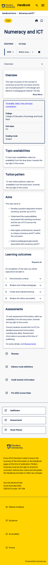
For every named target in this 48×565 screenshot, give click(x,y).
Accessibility (14, 534)
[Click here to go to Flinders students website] (8, 6)
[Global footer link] (14, 447)
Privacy (12, 548)
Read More (38, 94)
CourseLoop (41, 561)
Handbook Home (9, 13)
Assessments (30, 344)
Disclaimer (13, 521)
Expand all (36, 262)
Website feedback (16, 507)
